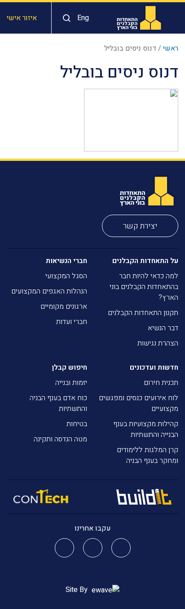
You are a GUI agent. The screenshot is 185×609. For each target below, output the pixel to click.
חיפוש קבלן (69, 367)
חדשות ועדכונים (154, 367)
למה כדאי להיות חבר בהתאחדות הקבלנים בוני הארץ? (144, 287)
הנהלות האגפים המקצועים (49, 291)
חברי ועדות (71, 321)
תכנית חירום (161, 382)
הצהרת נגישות (157, 343)
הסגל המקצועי (66, 276)
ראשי (170, 48)
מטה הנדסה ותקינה (60, 439)
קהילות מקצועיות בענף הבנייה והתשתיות (145, 429)
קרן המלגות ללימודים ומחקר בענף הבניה (147, 455)
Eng (83, 18)
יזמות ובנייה (71, 382)
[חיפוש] (64, 18)
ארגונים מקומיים (63, 306)
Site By (77, 589)
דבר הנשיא (163, 328)
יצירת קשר (140, 226)
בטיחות (76, 424)
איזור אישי (22, 18)
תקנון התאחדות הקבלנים (143, 312)
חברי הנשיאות (66, 260)
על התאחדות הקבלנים (145, 260)
